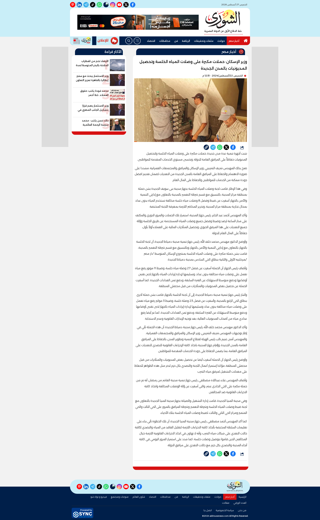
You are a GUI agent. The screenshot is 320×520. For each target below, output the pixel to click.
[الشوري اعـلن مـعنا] (107, 40)
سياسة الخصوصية (225, 510)
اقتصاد (151, 40)
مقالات (225, 502)
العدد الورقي (239, 502)
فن (176, 40)
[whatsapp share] (219, 147)
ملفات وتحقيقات (203, 40)
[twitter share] (226, 147)
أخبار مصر (234, 40)
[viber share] (213, 147)
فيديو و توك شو (98, 496)
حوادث (221, 40)
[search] (128, 40)
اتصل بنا (208, 510)
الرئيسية (242, 496)
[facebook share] (233, 147)
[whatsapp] (206, 147)
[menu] (137, 40)
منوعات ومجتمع (119, 496)
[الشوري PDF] (81, 40)
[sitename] (235, 486)
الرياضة (186, 40)
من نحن (242, 510)
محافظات (164, 40)
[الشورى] (223, 22)
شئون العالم (138, 496)
